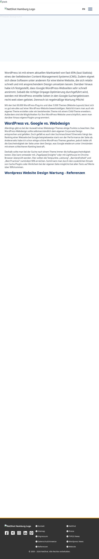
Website (72, 546)
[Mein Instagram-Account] (19, 533)
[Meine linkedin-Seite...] (25, 533)
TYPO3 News (74, 536)
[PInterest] (31, 533)
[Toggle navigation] (90, 9)
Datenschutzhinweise (46, 541)
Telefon (13, 518)
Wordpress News (76, 541)
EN (83, 9)
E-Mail (47, 518)
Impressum (42, 536)
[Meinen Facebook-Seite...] (7, 533)
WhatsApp (30, 518)
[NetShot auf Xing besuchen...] (13, 533)
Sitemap (41, 531)
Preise (71, 531)
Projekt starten (64, 518)
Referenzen (36, 46)
